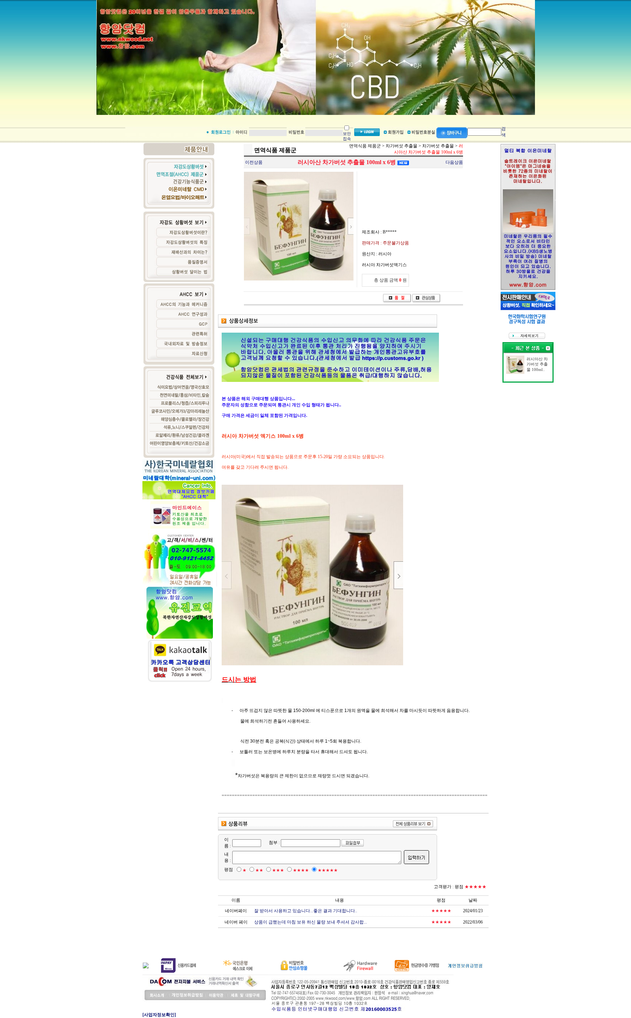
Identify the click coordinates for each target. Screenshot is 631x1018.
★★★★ (301, 870)
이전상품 (254, 162)
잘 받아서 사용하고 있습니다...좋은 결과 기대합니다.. (305, 910)
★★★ (278, 870)
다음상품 (454, 162)
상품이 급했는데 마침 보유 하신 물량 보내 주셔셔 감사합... (310, 922)
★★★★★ (328, 870)
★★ (259, 870)
